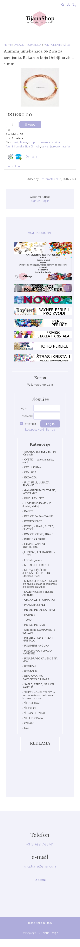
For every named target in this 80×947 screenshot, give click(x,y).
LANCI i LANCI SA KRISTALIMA (34, 546)
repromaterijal (61, 146)
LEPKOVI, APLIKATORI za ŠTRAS (39, 554)
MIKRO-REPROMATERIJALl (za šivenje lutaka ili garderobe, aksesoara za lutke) (40, 584)
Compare (31, 156)
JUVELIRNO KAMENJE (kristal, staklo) (37, 505)
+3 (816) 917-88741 (40, 844)
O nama (40, 880)
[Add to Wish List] (18, 156)
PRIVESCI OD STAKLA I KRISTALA (38, 639)
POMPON (30, 666)
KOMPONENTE (33, 521)
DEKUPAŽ (30, 472)
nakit (15, 142)
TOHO (27, 619)
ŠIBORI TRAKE (33, 703)
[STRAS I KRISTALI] (43, 360)
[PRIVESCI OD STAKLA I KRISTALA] (43, 337)
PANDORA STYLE (34, 604)
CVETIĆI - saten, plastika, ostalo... (38, 461)
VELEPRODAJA (33, 718)
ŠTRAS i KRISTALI (35, 713)
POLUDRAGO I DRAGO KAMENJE (37, 652)
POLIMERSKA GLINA (36, 645)
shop (31, 142)
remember (29, 423)
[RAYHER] (43, 314)
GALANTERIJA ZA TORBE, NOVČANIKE (39, 492)
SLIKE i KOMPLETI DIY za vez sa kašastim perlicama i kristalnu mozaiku (39, 695)
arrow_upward (71, 938)
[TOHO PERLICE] (43, 348)
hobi (37, 146)
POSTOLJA (31, 671)
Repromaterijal (49, 179)
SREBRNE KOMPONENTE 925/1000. (39, 631)
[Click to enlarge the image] (40, 87)
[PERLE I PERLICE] (43, 325)
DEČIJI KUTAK (33, 467)
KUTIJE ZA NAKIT (34, 539)
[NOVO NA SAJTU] (43, 302)
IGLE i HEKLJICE (34, 498)
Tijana (23, 142)
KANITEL (29, 511)
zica (57, 142)
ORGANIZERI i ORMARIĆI (39, 599)
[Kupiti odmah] (10, 156)
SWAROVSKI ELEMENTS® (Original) (39, 453)
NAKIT (28, 728)
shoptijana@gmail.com (40, 866)
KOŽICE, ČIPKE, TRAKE (38, 534)
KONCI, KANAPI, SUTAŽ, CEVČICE (38, 528)
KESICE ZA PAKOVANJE (39, 516)
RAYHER (29, 614)
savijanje (46, 146)
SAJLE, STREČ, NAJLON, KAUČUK (39, 686)
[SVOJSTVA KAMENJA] (43, 291)
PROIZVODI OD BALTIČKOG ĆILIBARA (36, 678)
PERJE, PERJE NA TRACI (39, 609)
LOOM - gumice (33, 560)
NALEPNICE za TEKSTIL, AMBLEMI (38, 593)
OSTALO (29, 723)
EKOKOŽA (30, 477)
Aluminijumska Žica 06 (20, 146)
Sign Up (35, 200)
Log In (45, 200)
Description (13, 166)
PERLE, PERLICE (34, 624)
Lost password (34, 429)
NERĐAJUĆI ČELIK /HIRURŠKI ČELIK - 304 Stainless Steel (36, 573)
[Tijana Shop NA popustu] (43, 279)
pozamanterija (45, 142)
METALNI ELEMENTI (36, 565)
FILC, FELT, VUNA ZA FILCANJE (36, 484)
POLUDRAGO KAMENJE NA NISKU (40, 660)
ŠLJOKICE (30, 708)
